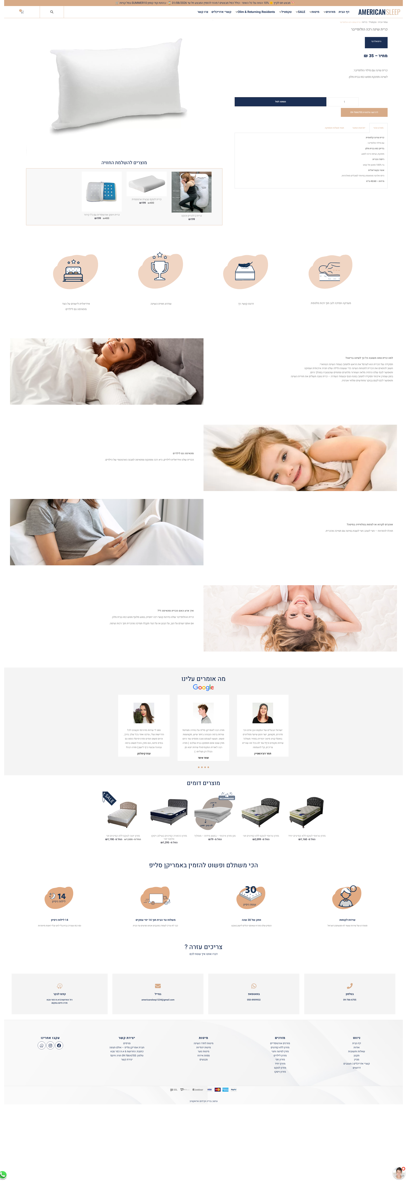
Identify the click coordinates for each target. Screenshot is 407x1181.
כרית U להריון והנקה (191, 216)
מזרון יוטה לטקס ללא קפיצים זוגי (123, 836)
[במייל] (158, 986)
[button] (52, 12)
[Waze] (42, 1045)
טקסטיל (372, 22)
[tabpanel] (311, 161)
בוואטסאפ (254, 994)
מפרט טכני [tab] (378, 128)
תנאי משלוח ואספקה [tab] (334, 128)
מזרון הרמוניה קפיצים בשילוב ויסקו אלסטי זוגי (169, 837)
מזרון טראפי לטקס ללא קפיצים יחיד (307, 836)
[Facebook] (59, 1045)
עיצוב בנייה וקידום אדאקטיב (204, 1101)
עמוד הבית (383, 22)
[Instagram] (50, 1045)
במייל (158, 994)
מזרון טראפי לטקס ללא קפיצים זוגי (261, 836)
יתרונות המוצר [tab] (358, 128)
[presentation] (208, 767)
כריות (364, 22)
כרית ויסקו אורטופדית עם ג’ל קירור (102, 215)
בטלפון (350, 994)
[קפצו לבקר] (59, 986)
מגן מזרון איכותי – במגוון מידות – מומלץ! (215, 836)
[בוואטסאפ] (254, 986)
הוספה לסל (280, 101)
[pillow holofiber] (124, 88)
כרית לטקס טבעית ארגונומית (147, 199)
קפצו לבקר (59, 994)
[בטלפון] (350, 986)
